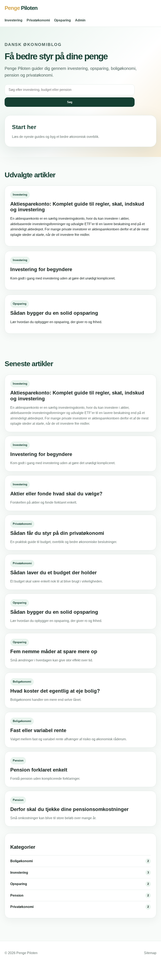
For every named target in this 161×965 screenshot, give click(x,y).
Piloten (21, 8)
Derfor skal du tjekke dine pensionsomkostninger (69, 809)
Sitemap (150, 953)
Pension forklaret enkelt (38, 770)
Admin (80, 20)
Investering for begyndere (41, 269)
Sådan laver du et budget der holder (53, 572)
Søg (69, 102)
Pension (18, 760)
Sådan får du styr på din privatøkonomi (57, 533)
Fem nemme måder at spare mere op (53, 651)
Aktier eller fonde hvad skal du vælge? (56, 493)
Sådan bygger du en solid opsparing (54, 313)
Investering (13, 20)
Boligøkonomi (22, 681)
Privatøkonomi (38, 20)
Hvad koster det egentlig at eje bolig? (55, 691)
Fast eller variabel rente (38, 730)
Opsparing (62, 20)
